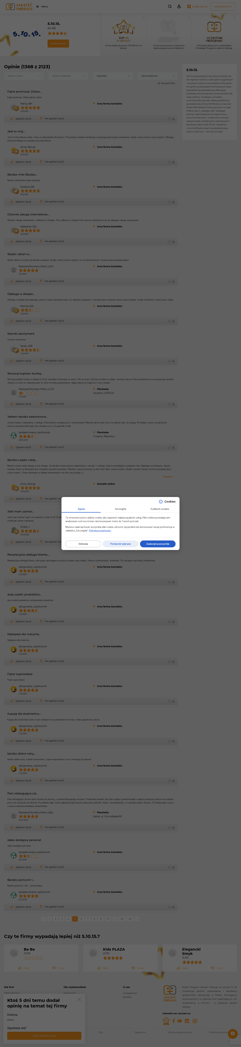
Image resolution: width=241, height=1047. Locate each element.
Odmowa (83, 544)
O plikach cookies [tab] (160, 509)
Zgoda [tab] (81, 509)
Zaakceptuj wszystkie (157, 544)
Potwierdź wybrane (120, 544)
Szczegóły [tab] (120, 509)
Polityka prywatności (100, 530)
